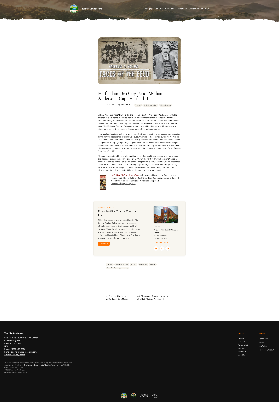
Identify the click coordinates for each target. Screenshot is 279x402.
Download (115, 184)
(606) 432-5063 (162, 242)
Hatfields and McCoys (150, 105)
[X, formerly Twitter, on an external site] (161, 248)
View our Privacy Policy (14, 355)
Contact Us (104, 244)
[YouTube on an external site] (167, 248)
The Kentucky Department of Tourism (37, 365)
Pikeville (152, 264)
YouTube (263, 346)
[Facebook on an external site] (156, 248)
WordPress (23, 372)
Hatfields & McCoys (122, 264)
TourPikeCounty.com (91, 8)
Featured (137, 105)
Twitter (262, 342)
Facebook (263, 339)
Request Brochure (267, 350)
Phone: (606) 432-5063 (15, 349)
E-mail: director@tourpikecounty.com (20, 352)
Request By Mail (128, 184)
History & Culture (165, 105)
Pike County (143, 264)
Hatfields (109, 264)
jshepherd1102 (126, 105)
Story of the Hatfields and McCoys (117, 268)
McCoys (133, 264)
